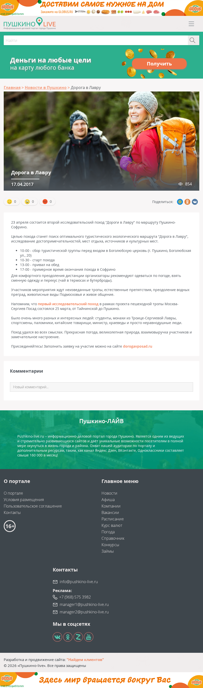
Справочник (113, 538)
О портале (13, 493)
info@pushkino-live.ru (79, 581)
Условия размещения (24, 499)
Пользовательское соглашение (33, 506)
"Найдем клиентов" (85, 659)
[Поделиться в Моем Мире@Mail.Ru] (180, 202)
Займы (108, 551)
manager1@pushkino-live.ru (84, 604)
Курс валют (112, 525)
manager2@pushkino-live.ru (84, 612)
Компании (111, 506)
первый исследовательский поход (68, 303)
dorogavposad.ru (137, 346)
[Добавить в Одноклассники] (187, 202)
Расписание (113, 519)
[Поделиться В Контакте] (195, 202)
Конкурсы (110, 544)
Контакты (12, 512)
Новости (109, 493)
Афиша (108, 499)
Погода (108, 532)
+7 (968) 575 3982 (75, 597)
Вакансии (110, 512)
